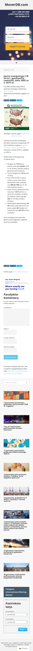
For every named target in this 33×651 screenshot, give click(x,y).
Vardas (6, 329)
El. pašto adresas (9, 338)
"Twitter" (26, 645)
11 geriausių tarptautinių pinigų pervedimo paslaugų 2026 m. (15, 452)
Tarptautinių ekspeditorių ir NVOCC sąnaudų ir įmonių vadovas (15, 499)
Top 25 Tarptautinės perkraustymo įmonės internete (13, 428)
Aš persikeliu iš (10, 611)
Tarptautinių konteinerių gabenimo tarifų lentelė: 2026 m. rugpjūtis (16, 404)
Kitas (22, 629)
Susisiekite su (15, 643)
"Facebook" (19, 645)
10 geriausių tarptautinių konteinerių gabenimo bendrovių (14, 552)
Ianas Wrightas (8, 91)
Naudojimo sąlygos (9, 645)
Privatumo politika (26, 643)
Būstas (15, 272)
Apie (10, 643)
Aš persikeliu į (10, 619)
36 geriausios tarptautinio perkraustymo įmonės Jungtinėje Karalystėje (14, 576)
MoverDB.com (16, 4)
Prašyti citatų (17, 46)
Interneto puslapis (9, 347)
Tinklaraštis (4, 643)
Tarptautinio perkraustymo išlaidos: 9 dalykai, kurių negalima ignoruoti (15, 476)
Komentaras (8, 307)
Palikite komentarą (22, 272)
